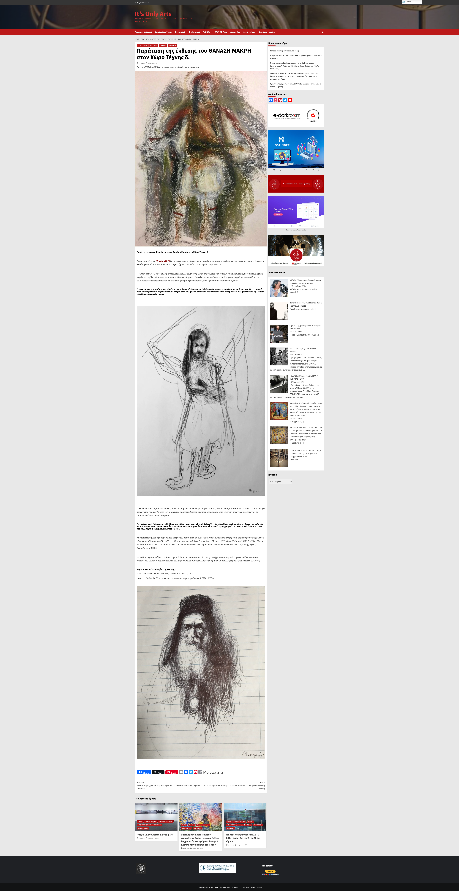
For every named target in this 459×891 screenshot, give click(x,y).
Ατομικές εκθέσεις (143, 32)
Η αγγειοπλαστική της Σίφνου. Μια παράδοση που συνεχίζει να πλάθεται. (296, 56)
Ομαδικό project (143, 828)
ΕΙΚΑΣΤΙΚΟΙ (153, 46)
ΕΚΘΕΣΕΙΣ (163, 46)
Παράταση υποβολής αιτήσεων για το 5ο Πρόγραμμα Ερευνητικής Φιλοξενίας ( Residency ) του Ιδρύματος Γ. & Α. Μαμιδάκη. (294, 66)
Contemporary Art (150, 822)
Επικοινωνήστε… (267, 32)
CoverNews (245, 887)
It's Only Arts (153, 14)
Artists (140, 822)
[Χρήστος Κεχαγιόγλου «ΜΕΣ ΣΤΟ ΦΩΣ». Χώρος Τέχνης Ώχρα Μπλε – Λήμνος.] (245, 817)
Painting (191, 825)
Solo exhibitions (232, 825)
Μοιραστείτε (213, 772)
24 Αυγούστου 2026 (153, 838)
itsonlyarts (142, 63)
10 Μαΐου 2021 (153, 63)
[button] (322, 32)
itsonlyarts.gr (249, 32)
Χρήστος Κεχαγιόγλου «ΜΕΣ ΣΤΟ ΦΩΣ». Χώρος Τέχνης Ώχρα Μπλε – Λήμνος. (243, 838)
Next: (234, 785)
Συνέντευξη (180, 32)
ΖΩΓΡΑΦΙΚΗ (172, 46)
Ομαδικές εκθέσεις (163, 32)
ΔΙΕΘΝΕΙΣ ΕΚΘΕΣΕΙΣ (144, 825)
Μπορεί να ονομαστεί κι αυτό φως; (155, 834)
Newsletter (235, 32)
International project (165, 822)
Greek (408, 2)
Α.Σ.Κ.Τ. (206, 32)
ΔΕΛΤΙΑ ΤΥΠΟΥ (142, 46)
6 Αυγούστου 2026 (197, 848)
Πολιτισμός (194, 32)
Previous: (168, 785)
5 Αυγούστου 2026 (242, 845)
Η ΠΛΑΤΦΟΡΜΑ (220, 32)
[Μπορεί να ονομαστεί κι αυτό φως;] (156, 817)
